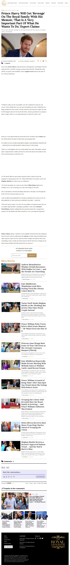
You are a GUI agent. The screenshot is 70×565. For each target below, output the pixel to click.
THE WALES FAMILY (23, 3)
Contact (6, 537)
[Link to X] (38, 538)
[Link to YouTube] (42, 538)
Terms (5, 541)
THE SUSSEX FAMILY (12, 3)
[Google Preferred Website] (8, 548)
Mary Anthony (25, 319)
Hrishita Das (25, 356)
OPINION (47, 3)
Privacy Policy (7, 539)
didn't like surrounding (25, 139)
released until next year (17, 194)
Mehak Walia (25, 298)
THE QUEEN (60, 3)
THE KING (53, 3)
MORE (66, 3)
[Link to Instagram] (40, 538)
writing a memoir (21, 69)
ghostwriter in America (25, 243)
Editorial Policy (7, 543)
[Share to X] (40, 61)
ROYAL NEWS (41, 3)
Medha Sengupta (26, 279)
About (5, 536)
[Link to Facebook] (35, 538)
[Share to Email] (45, 61)
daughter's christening (8, 179)
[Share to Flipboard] (42, 61)
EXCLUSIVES (33, 3)
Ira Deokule (25, 375)
